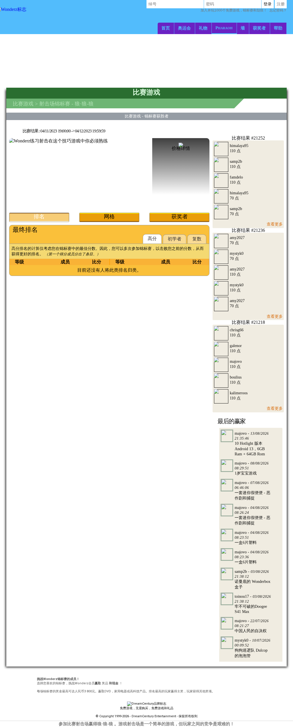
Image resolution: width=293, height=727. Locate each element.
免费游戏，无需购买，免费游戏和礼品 (146, 708)
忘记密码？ (244, 10)
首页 (165, 28)
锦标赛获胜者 (156, 116)
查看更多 (275, 224)
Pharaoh (224, 27)
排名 (39, 216)
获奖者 (259, 28)
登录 (268, 4)
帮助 (278, 28)
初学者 (174, 238)
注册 (281, 4)
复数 (196, 238)
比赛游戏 (23, 104)
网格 (109, 216)
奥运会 (184, 28)
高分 (152, 238)
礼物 (203, 28)
